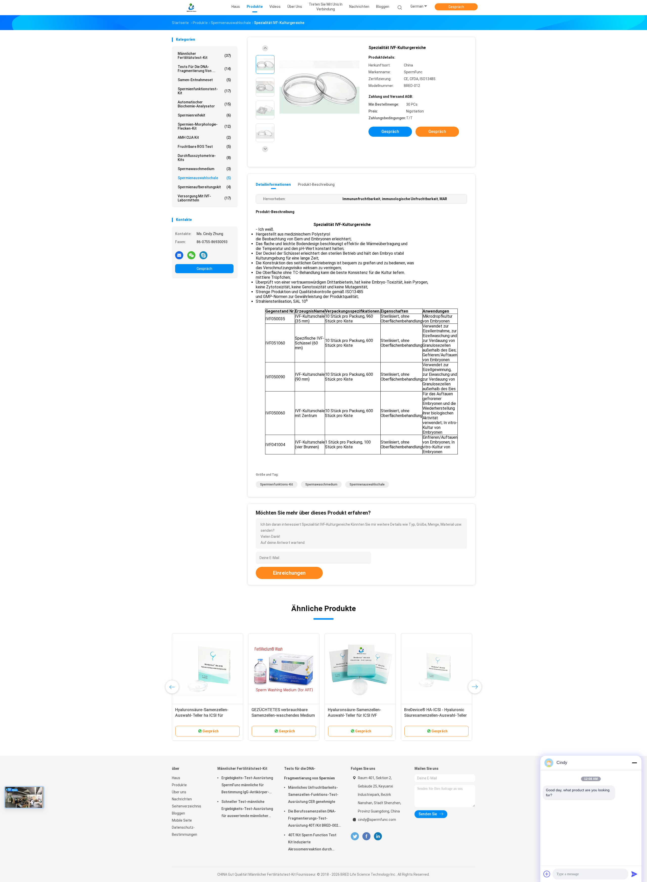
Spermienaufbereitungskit (204, 187)
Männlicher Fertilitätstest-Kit (204, 56)
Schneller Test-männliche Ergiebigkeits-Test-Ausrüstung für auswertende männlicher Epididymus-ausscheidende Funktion (247, 809)
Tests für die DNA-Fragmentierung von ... (204, 69)
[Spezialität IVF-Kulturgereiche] (319, 87)
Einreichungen (289, 573)
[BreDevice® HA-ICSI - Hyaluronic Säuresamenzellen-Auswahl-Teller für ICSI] (436, 668)
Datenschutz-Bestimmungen (184, 831)
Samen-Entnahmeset (204, 80)
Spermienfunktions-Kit (276, 484)
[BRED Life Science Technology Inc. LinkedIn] (378, 836)
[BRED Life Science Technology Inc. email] (179, 255)
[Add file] (546, 873)
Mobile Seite (182, 820)
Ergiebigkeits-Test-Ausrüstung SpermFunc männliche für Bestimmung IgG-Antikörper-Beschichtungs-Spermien (247, 786)
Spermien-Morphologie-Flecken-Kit (204, 126)
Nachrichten (182, 799)
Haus (176, 778)
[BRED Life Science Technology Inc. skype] (203, 255)
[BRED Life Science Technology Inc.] (191, 8)
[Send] (634, 873)
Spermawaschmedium (204, 169)
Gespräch (456, 7)
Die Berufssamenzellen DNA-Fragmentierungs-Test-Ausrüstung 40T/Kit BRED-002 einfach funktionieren (313, 819)
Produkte (179, 785)
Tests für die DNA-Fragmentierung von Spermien (309, 773)
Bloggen (178, 813)
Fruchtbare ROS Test (204, 147)
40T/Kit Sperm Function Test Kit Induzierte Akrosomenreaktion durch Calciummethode (312, 843)
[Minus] (634, 763)
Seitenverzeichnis (186, 806)
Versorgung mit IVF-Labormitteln (204, 198)
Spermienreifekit (204, 115)
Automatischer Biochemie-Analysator (204, 104)
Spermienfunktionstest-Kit (204, 91)
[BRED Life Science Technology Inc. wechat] (191, 255)
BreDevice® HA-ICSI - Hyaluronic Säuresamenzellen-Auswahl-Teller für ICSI (435, 715)
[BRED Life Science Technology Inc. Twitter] (355, 836)
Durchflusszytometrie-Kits (204, 158)
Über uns (179, 792)
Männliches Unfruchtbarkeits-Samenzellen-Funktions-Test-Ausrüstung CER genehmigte (313, 794)
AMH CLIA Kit (204, 137)
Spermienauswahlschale (204, 178)
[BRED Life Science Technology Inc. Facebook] (366, 836)
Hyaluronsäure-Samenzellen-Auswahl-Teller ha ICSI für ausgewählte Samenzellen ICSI (203, 715)
